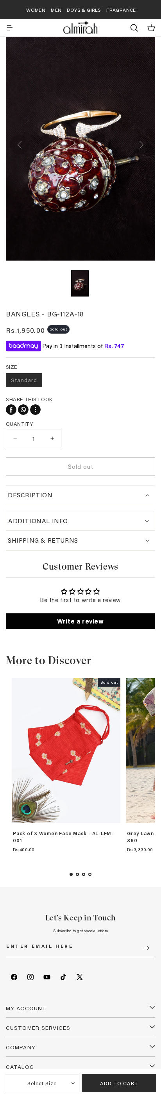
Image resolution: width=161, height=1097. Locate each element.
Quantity (19, 424)
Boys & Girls (84, 10)
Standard (26, 381)
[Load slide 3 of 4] (83, 874)
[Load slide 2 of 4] (77, 874)
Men (56, 10)
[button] (9, 27)
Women (35, 10)
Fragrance (121, 10)
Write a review (80, 621)
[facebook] (11, 409)
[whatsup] (23, 409)
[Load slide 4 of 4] (90, 874)
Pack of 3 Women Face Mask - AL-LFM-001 (63, 837)
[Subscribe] (146, 948)
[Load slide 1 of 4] (71, 874)
